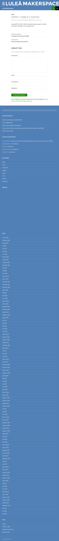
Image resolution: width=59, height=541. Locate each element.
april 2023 (4, 295)
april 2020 (4, 386)
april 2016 (4, 486)
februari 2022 (5, 334)
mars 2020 (4, 389)
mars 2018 (4, 442)
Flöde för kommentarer (7, 529)
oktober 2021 (5, 342)
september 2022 (6, 315)
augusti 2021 (5, 348)
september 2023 (6, 287)
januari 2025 (5, 259)
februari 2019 (5, 417)
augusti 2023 (5, 290)
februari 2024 (5, 276)
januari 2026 (5, 237)
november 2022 (6, 309)
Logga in (4, 523)
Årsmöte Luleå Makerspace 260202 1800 (12, 119)
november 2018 (6, 425)
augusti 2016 (5, 480)
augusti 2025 (5, 243)
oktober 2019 (5, 403)
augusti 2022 (5, 317)
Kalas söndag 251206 (7, 122)
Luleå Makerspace (7, 8)
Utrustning (4, 181)
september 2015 (6, 505)
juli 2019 (4, 408)
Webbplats (14, 88)
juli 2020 (4, 378)
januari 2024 (5, 279)
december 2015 (6, 497)
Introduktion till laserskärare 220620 (20, 35)
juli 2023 (4, 292)
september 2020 (6, 373)
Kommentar (14, 55)
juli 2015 (4, 508)
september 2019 (6, 406)
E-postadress (15, 81)
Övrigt (3, 173)
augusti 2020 (5, 375)
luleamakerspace (24, 20)
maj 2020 (4, 384)
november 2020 (6, 367)
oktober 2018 (5, 428)
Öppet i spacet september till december (11, 125)
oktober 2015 (5, 502)
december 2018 (6, 422)
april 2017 (4, 464)
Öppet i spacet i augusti (7, 131)
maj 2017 (4, 461)
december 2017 (6, 450)
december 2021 (6, 337)
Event (12, 14)
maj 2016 (4, 483)
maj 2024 (4, 270)
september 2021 (6, 345)
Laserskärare (15, 143)
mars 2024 (4, 273)
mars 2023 (4, 298)
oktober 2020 (5, 370)
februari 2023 (5, 301)
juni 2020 (4, 381)
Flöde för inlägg (6, 526)
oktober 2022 (5, 312)
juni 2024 (4, 268)
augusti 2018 (5, 433)
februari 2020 (5, 392)
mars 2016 (4, 489)
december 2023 (6, 281)
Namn (13, 75)
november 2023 (6, 284)
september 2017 (6, 458)
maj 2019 (4, 411)
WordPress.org (6, 532)
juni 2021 (4, 353)
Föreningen (5, 167)
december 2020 (6, 364)
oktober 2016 (5, 475)
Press (3, 176)
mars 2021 (4, 356)
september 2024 (6, 265)
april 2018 (4, 439)
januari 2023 (5, 303)
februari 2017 (5, 466)
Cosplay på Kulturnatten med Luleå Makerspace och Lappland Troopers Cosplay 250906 (23, 128)
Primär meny (57, 8)
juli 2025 (4, 245)
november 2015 (6, 500)
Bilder (3, 162)
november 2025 (6, 240)
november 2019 (6, 400)
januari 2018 (5, 447)
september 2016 (6, 478)
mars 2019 (4, 414)
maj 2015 (4, 513)
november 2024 (6, 262)
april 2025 (4, 251)
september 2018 (6, 431)
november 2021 (6, 339)
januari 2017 (5, 469)
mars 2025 (4, 254)
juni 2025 (4, 248)
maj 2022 (4, 326)
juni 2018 (4, 436)
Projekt (4, 178)
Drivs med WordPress (6, 539)
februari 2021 (5, 359)
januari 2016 (5, 494)
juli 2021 (4, 350)
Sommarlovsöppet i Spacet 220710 (19, 40)
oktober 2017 (5, 455)
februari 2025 (5, 256)
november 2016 (6, 472)
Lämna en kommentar (36, 20)
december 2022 (6, 306)
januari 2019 (5, 420)
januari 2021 (5, 361)
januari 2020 (5, 395)
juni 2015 (4, 511)
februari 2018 (5, 444)
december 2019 (6, 397)
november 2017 (6, 453)
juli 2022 (4, 320)
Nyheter (4, 170)
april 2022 (4, 328)
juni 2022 (4, 323)
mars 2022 (4, 331)
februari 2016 (5, 491)
